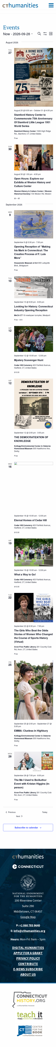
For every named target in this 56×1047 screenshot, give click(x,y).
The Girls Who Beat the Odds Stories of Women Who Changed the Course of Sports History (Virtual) (33, 636)
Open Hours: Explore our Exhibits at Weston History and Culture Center (32, 182)
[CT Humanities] (20, 5)
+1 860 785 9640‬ (29, 925)
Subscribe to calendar (26, 827)
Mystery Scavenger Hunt (28, 360)
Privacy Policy (28, 958)
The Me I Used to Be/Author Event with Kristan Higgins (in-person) (32, 783)
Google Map (28, 917)
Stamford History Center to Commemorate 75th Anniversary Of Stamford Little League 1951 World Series (33, 120)
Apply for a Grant (28, 953)
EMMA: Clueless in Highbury (31, 730)
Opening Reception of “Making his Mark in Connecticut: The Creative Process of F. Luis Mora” (32, 252)
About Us (28, 974)
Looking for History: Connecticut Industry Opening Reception (33, 308)
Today (44, 812)
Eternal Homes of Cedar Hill (30, 520)
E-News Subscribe (28, 969)
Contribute (28, 964)
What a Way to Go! (25, 574)
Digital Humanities (28, 948)
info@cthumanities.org (29, 931)
